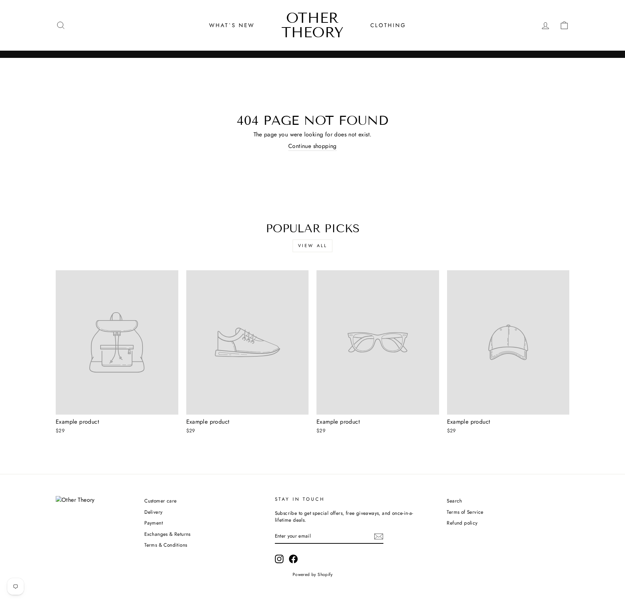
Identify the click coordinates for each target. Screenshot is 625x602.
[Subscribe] (378, 536)
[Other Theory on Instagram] (279, 559)
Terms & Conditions (165, 544)
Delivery (153, 512)
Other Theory (312, 25)
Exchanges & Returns (167, 534)
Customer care (160, 500)
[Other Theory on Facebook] (293, 559)
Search (454, 500)
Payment (153, 522)
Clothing (388, 25)
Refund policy (462, 522)
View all (312, 245)
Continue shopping (312, 146)
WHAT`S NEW (232, 25)
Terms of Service (465, 512)
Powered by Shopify (312, 574)
